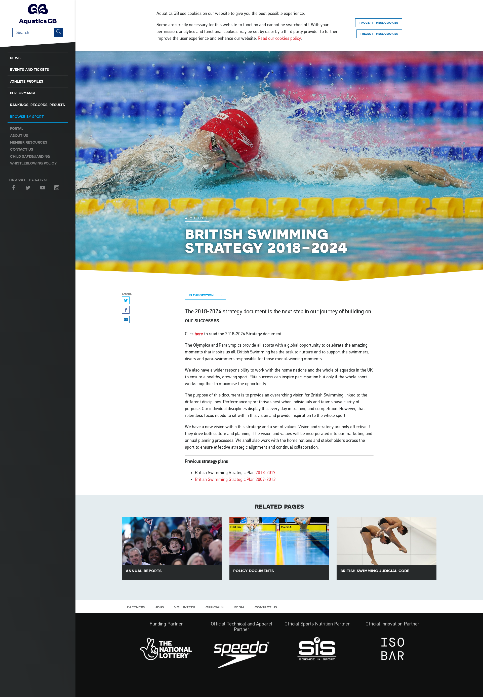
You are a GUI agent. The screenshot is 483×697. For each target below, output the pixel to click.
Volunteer (184, 607)
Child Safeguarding (30, 156)
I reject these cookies (379, 34)
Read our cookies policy (279, 38)
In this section (201, 295)
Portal (16, 128)
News (15, 58)
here (199, 333)
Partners (136, 607)
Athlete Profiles (26, 81)
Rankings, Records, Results (37, 105)
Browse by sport (27, 117)
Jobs (159, 607)
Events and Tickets (29, 70)
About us (19, 136)
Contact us (21, 149)
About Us (194, 218)
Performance (23, 93)
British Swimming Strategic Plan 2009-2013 (235, 479)
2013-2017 (266, 472)
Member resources (28, 142)
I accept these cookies (378, 22)
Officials (214, 607)
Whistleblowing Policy (33, 163)
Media (239, 607)
